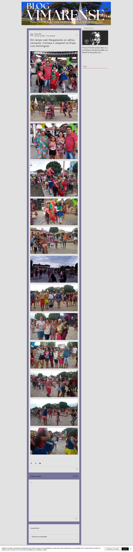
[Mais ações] (77, 35)
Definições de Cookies (112, 549)
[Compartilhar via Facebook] (31, 463)
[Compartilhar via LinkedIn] (40, 463)
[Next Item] (105, 37)
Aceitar (125, 549)
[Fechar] (131, 549)
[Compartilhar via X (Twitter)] (35, 463)
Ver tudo (75, 476)
